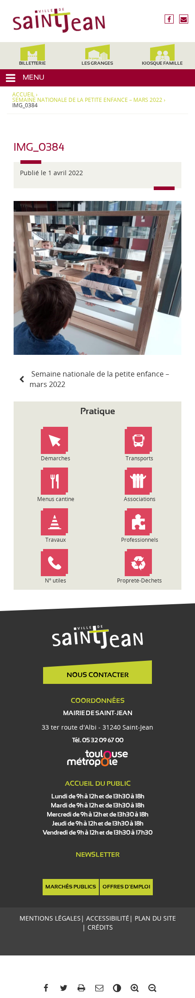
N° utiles (55, 580)
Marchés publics (70, 887)
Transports (139, 458)
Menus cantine (55, 499)
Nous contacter (98, 675)
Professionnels (139, 540)
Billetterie (32, 64)
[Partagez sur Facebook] (44, 988)
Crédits (100, 927)
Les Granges (97, 64)
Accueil (23, 94)
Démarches (55, 458)
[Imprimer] (79, 988)
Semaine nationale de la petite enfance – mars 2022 (87, 100)
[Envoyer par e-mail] (97, 988)
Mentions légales (50, 918)
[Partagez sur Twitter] (62, 988)
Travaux (55, 540)
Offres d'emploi (126, 887)
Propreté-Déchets (139, 580)
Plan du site (155, 918)
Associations (140, 499)
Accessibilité (107, 918)
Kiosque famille (162, 64)
